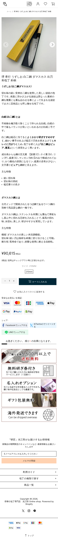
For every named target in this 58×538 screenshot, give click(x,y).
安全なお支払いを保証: (12, 298)
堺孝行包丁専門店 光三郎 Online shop (22, 501)
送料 (10, 260)
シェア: (5, 320)
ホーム (9, 11)
